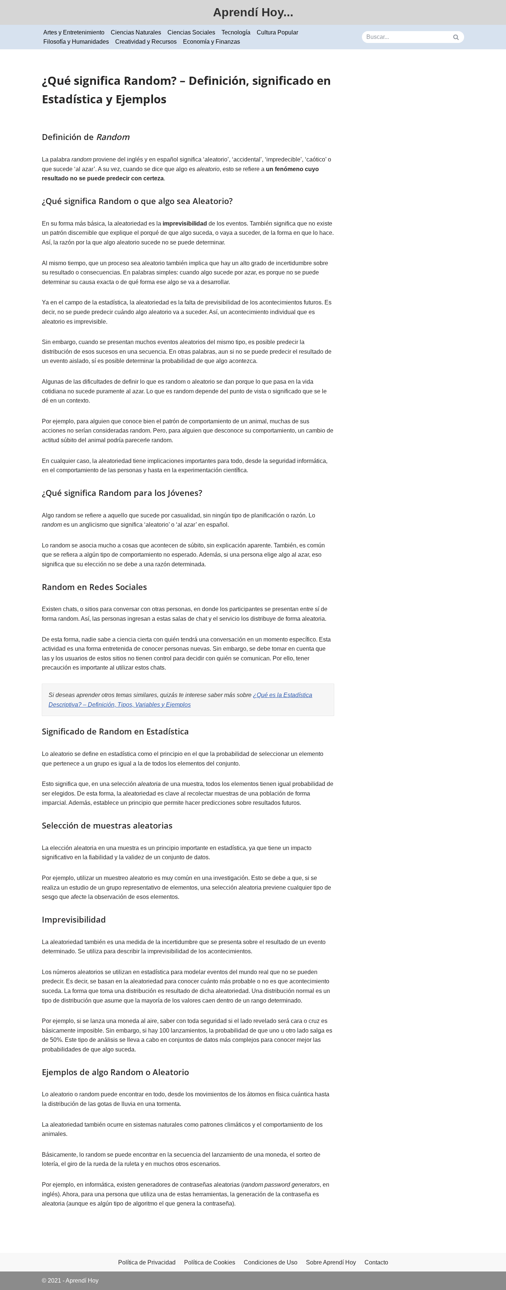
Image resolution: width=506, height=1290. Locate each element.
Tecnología (236, 32)
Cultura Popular (277, 32)
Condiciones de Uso (270, 1262)
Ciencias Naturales (136, 32)
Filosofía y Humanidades (76, 42)
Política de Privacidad (147, 1262)
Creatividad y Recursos (146, 42)
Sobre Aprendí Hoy (331, 1262)
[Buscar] (455, 37)
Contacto (376, 1262)
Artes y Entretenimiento (73, 32)
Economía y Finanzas (211, 42)
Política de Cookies (209, 1262)
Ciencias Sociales (191, 32)
